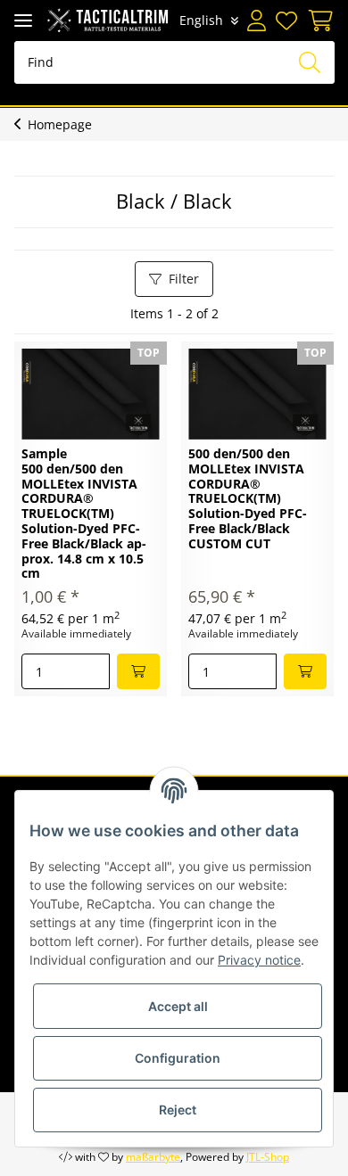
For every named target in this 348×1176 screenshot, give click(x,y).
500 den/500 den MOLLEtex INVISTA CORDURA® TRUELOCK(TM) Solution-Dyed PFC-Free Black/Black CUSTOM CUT (247, 499)
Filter (184, 278)
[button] (257, 20)
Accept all (178, 1006)
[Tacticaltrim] (107, 20)
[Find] (309, 62)
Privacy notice (259, 959)
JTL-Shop (267, 1156)
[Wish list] (286, 20)
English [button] (201, 20)
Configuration (177, 1057)
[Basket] (318, 20)
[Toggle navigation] (23, 20)
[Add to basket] (138, 671)
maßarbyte (153, 1156)
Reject (177, 1109)
